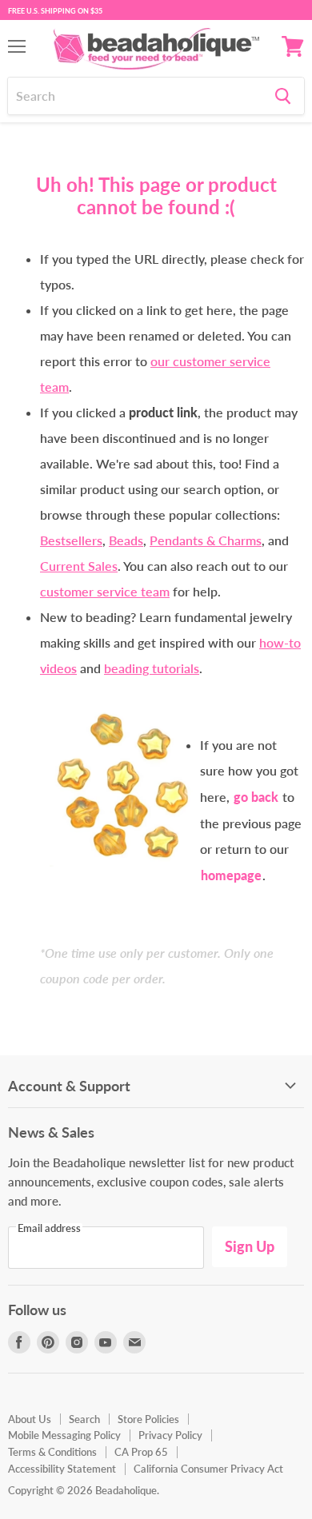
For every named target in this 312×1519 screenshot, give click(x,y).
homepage (231, 875)
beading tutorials (151, 668)
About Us (29, 1419)
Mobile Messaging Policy (64, 1435)
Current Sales (79, 565)
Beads (126, 540)
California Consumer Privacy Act (208, 1468)
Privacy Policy (170, 1435)
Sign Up (249, 1246)
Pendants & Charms (206, 540)
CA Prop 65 (141, 1451)
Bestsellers (71, 540)
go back (256, 796)
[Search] (283, 96)
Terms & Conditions (52, 1451)
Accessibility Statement (62, 1468)
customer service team (105, 591)
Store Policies (148, 1419)
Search (84, 1419)
